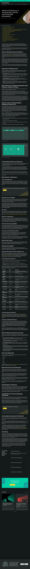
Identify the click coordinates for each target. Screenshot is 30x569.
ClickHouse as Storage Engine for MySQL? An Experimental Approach (16, 214)
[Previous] (25, 492)
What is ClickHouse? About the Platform (8, 27)
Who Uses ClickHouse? (6, 35)
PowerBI (12, 255)
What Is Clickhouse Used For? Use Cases (9, 34)
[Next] (27, 492)
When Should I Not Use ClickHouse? (8, 36)
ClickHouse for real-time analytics (13, 364)
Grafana (8, 255)
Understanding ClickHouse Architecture (8, 31)
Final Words (4, 41)
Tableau (5, 255)
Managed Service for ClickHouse (23, 427)
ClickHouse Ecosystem (6, 33)
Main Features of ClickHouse (7, 32)
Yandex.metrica (11, 54)
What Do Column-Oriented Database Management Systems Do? (12, 30)
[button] (19, 451)
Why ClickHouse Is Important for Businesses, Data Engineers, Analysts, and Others (15, 29)
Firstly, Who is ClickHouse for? (7, 28)
